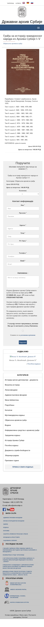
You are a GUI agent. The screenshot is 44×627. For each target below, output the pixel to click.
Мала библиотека (12, 400)
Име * (23, 205)
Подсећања (9, 405)
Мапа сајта (23, 615)
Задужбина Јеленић (10, 540)
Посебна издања (33, 364)
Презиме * (23, 213)
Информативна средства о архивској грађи (22, 430)
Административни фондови (16, 395)
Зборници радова (12, 455)
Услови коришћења (12, 615)
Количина (22, 190)
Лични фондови (11, 390)
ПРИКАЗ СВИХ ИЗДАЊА (22, 467)
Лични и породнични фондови (13, 521)
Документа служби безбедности (17, 450)
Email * (22, 261)
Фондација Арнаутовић (11, 537)
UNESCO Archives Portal (18, 589)
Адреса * (23, 225)
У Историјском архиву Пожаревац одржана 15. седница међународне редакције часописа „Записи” (18, 559)
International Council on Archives (18, 596)
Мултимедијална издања (15, 415)
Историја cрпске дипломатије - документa (21, 380)
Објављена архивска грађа (12, 43)
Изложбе (6, 530)
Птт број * (22, 241)
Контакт (25, 617)
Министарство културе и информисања (18, 583)
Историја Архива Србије (14, 440)
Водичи (8, 425)
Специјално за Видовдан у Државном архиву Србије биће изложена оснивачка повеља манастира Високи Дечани (18, 566)
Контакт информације (22, 201)
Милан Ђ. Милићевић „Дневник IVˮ (23, 360)
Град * (23, 233)
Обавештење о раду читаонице (13, 555)
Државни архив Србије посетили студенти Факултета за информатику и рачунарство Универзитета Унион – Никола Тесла (17, 573)
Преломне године (12, 460)
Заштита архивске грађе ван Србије (15, 534)
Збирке (5, 524)
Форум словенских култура (19, 602)
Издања (6, 527)
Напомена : (23, 273)
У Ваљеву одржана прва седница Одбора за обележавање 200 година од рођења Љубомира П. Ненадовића (20, 549)
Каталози (8, 410)
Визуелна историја (12, 385)
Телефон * (23, 253)
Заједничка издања (12, 435)
